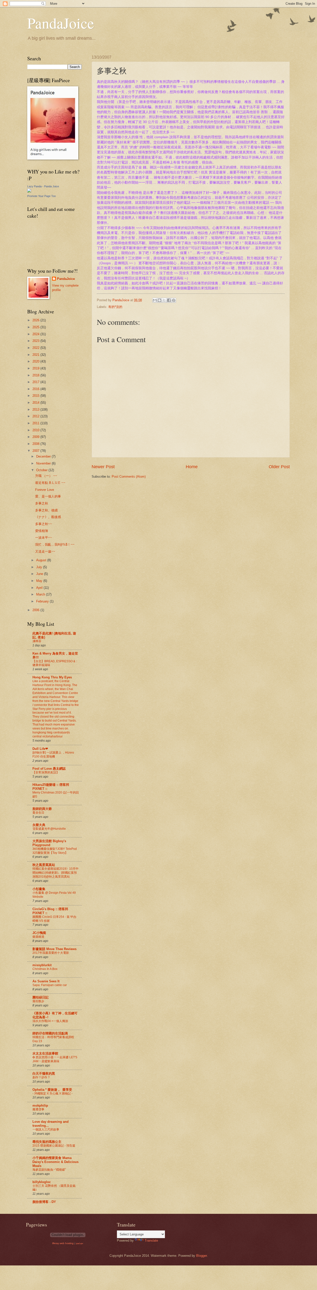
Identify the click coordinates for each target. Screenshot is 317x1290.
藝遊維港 (38, 936)
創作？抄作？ (41, 1077)
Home (192, 466)
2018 (36, 375)
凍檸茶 (36, 641)
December (44, 456)
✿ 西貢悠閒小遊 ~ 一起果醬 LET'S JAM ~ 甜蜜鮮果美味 (54, 1059)
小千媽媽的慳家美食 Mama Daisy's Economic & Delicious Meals (55, 1162)
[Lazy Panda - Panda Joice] (29, 191)
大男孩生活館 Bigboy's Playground (49, 843)
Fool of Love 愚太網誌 (49, 768)
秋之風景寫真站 (43, 865)
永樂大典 (38, 825)
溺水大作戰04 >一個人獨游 (50, 1021)
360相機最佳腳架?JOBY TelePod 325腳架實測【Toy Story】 (54, 851)
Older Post (279, 466)
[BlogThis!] (159, 300)
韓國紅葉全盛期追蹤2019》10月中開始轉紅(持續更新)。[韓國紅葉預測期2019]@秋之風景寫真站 (55, 872)
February (43, 601)
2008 (36, 444)
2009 (36, 437)
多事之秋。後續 (46, 510)
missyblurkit (42, 965)
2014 (36, 402)
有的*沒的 (115, 307)
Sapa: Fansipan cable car (49, 985)
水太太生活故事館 (45, 1053)
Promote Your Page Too (41, 196)
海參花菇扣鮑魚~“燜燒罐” (49, 1169)
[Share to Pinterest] (173, 300)
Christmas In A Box (44, 969)
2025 (36, 327)
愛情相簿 (41, 531)
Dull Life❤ (40, 749)
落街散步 (38, 1001)
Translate (151, 1240)
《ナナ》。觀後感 (48, 517)
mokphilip (40, 1105)
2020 (36, 361)
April (40, 588)
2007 (36, 451)
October (42, 470)
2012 (36, 416)
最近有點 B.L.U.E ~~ (50, 483)
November (44, 463)
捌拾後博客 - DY (44, 1202)
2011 (36, 423)
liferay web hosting (63, 1243)
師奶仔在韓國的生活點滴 (50, 1033)
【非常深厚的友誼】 (45, 772)
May (39, 581)
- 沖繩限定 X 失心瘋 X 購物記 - (52, 1093)
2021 (36, 355)
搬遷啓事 (38, 1109)
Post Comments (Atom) (129, 476)
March (41, 594)
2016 (36, 389)
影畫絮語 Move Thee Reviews (54, 949)
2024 (36, 334)
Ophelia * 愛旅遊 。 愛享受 (52, 1090)
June (40, 574)
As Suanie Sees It (45, 981)
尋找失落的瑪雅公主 (46, 1142)
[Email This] (154, 300)
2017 (36, 382)
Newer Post (103, 466)
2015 (36, 395)
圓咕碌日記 (40, 997)
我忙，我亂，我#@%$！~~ (55, 544)
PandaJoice (60, 23)
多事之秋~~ (43, 524)
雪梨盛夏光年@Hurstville (49, 828)
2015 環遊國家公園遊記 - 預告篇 (53, 1145)
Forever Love (44, 490)
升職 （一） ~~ (46, 476)
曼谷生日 (38, 812)
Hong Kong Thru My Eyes (52, 677)
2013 (36, 409)
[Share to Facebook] (168, 300)
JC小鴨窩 (39, 933)
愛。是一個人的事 (48, 496)
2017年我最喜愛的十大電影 (50, 953)
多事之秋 (41, 503)
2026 (36, 320)
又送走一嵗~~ (45, 551)
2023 (36, 341)
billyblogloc (41, 1182)
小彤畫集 (38, 889)
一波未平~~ (43, 537)
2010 (36, 430)
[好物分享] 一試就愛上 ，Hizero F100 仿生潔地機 (53, 754)
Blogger (201, 1255)
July (39, 567)
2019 (36, 368)
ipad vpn (79, 1243)
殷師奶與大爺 (42, 809)
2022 (36, 348)
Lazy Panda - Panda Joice (43, 186)
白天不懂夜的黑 (43, 1073)
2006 (36, 610)
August (41, 560)
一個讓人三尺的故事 (45, 1129)
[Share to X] (164, 300)
